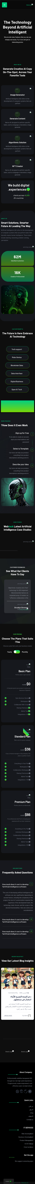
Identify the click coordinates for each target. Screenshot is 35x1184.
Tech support (17, 349)
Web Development (27, 1134)
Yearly (9, 652)
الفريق (31, 1109)
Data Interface (16, 373)
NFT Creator (17, 166)
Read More (8, 1015)
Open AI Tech (17, 389)
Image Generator (17, 95)
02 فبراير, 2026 (23, 993)
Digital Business (17, 381)
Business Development (25, 1137)
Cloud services (28, 1147)
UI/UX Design (29, 1144)
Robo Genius (17, 357)
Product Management (26, 1140)
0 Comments (12, 993)
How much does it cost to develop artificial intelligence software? (15, 885)
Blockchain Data (17, 365)
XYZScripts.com (24, 1182)
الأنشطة (30, 1116)
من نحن (31, 1106)
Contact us (30, 1119)
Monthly (25, 652)
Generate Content (17, 118)
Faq (32, 1113)
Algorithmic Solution (17, 142)
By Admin (25, 1015)
